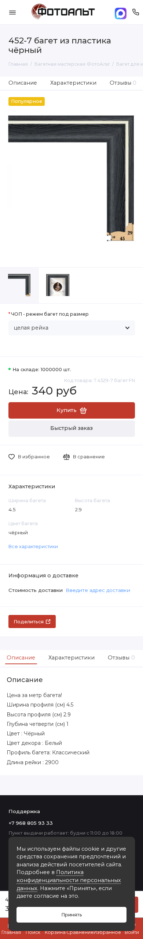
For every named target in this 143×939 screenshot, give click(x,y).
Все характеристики (33, 546)
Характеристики (73, 83)
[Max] (120, 12)
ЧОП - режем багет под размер (50, 314)
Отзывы (123, 83)
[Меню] (12, 12)
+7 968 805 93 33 (30, 823)
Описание (22, 83)
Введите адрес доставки (98, 590)
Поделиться (29, 621)
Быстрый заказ (71, 428)
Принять (71, 914)
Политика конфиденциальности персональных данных (68, 880)
